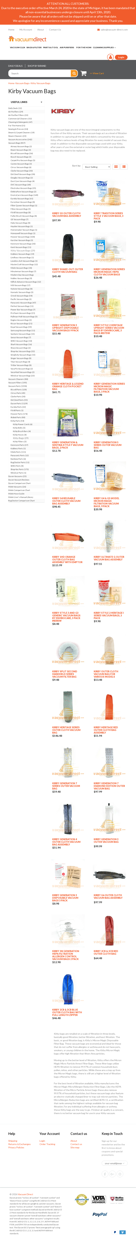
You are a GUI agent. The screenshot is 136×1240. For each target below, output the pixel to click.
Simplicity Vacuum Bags (23, 355)
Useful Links (19, 102)
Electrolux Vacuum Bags (23, 188)
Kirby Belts (19, 428)
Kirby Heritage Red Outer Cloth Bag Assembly (106, 730)
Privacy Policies (16, 1147)
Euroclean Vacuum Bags (23, 202)
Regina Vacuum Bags (21, 320)
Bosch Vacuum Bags (21, 157)
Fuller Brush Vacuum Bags (24, 216)
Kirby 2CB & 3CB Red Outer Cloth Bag (106, 952)
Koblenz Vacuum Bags (22, 254)
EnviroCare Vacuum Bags (24, 195)
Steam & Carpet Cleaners (21, 132)
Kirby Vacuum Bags (40, 83)
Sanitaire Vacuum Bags (23, 334)
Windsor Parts (18, 473)
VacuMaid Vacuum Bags (22, 372)
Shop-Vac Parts (20, 469)
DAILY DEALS (15, 65)
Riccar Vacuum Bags (21, 323)
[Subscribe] (123, 1163)
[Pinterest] (112, 1174)
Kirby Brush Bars (22, 431)
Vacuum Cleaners (18, 379)
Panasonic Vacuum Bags (23, 302)
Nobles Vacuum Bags (21, 278)
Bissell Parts (19, 389)
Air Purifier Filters (18, 115)
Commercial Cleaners (20, 118)
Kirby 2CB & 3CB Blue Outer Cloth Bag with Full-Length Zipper (67, 1012)
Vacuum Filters (17, 382)
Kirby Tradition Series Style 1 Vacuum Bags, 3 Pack (108, 216)
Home (11, 29)
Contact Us (55, 29)
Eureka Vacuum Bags (22, 198)
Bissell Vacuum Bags (22, 153)
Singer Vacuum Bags (21, 358)
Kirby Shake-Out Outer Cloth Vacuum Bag (67, 270)
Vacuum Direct (25, 1194)
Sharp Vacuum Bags (21, 348)
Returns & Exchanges (19, 1144)
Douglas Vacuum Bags (22, 177)
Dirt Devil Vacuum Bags (23, 174)
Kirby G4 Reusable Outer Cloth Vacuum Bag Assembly (66, 501)
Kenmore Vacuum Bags (23, 243)
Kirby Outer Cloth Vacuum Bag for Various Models (106, 674)
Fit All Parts (17, 410)
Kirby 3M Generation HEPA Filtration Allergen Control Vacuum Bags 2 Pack (65, 955)
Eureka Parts (18, 407)
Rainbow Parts (18, 459)
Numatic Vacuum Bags (22, 292)
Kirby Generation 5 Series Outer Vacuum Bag (107, 445)
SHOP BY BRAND (37, 65)
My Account (26, 29)
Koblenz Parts (18, 448)
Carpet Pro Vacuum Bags (23, 160)
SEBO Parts (17, 466)
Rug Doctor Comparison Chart (21, 500)
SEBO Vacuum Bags (21, 341)
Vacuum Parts (17, 386)
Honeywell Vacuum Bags (23, 233)
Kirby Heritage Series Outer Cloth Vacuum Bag (66, 730)
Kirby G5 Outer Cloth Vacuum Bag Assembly (66, 214)
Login (42, 1140)
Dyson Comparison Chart (19, 483)
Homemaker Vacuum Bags (24, 230)
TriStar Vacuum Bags (21, 365)
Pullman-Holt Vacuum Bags (24, 316)
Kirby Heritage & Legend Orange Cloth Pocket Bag (68, 386)
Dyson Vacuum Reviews (18, 479)
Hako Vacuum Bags (20, 223)
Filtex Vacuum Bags (21, 209)
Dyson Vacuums (17, 476)
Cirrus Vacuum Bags (21, 167)
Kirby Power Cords (22, 424)
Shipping (12, 1140)
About (40, 29)
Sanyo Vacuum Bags (21, 337)
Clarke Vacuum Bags (22, 170)
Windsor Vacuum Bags (23, 375)
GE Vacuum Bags (19, 219)
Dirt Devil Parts (19, 400)
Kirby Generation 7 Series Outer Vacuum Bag (66, 786)
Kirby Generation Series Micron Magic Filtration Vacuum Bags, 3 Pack (109, 387)
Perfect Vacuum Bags (22, 306)
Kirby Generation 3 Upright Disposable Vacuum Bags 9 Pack (65, 328)
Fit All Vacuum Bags (21, 212)
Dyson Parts (19, 403)
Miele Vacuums (17, 486)
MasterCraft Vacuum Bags (24, 264)
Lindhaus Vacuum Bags (22, 257)
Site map (74, 1147)
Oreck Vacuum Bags (22, 295)
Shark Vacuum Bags (21, 344)
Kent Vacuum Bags (21, 247)
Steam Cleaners (17, 136)
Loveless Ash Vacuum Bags (24, 261)
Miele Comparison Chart (19, 490)
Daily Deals (15, 108)
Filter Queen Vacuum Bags (24, 205)
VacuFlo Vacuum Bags (22, 368)
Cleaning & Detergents (20, 122)
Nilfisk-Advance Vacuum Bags (26, 282)
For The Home (16, 125)
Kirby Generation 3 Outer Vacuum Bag (106, 840)
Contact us (76, 1144)
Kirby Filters (20, 441)
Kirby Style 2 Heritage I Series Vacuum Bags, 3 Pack (109, 615)
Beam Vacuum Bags (21, 150)
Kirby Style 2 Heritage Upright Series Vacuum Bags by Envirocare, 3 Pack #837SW (109, 329)
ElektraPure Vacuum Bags (23, 191)
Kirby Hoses (20, 434)
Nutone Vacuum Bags (22, 288)
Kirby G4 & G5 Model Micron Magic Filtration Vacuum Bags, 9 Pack (106, 502)
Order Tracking (47, 1144)
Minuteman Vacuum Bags (23, 271)
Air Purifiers (15, 111)
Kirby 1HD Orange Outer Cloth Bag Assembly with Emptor (67, 559)
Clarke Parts (18, 396)
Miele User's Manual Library (20, 497)
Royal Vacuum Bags (21, 327)
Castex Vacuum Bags (21, 164)
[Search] (74, 73)
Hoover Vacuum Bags (23, 237)
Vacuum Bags (22, 83)
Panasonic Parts (20, 455)
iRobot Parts (18, 417)
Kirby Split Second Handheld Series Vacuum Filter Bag (64, 674)
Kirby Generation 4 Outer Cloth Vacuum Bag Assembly (66, 842)
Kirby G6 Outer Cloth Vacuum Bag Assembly (108, 896)
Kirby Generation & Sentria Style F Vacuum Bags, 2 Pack (67, 445)
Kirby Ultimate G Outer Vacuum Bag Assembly (109, 558)
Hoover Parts (19, 414)
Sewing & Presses (18, 129)
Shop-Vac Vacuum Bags (23, 351)
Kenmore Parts (19, 445)
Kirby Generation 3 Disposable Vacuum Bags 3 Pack (65, 898)
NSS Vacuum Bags (20, 285)
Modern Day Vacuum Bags (22, 275)
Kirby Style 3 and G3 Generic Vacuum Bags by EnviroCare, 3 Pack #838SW (66, 616)
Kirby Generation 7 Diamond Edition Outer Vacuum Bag (109, 786)
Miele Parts (18, 452)
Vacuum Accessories (20, 139)
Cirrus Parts (18, 393)
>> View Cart (97, 73)
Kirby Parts (17, 421)
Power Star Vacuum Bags (23, 309)
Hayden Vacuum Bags (22, 226)
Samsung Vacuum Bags (23, 330)
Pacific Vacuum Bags (21, 299)
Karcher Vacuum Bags (22, 240)
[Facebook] (105, 1174)
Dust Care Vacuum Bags (22, 181)
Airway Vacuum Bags (21, 146)
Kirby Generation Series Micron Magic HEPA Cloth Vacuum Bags (109, 272)
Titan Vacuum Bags (20, 361)
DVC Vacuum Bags (21, 184)
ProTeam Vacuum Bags (23, 313)
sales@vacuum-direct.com (114, 29)
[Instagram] (120, 1174)
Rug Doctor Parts (20, 462)
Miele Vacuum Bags (21, 268)
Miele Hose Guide (16, 493)
